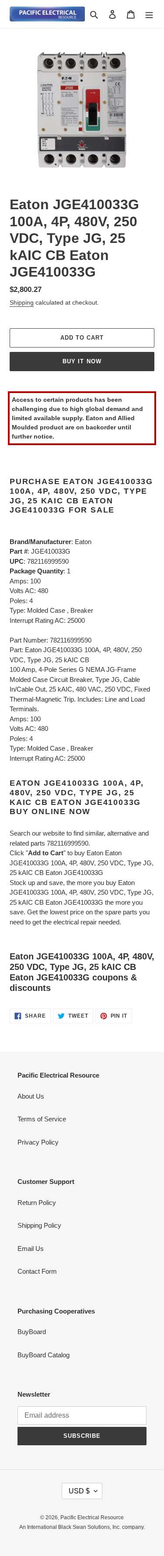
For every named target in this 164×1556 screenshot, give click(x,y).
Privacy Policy (38, 1142)
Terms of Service (41, 1119)
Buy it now (82, 361)
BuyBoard (31, 1331)
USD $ (79, 1491)
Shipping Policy (39, 1225)
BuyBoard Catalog (43, 1355)
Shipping (22, 302)
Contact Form (37, 1271)
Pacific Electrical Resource (92, 1517)
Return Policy (36, 1202)
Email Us (30, 1248)
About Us (30, 1096)
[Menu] (149, 14)
